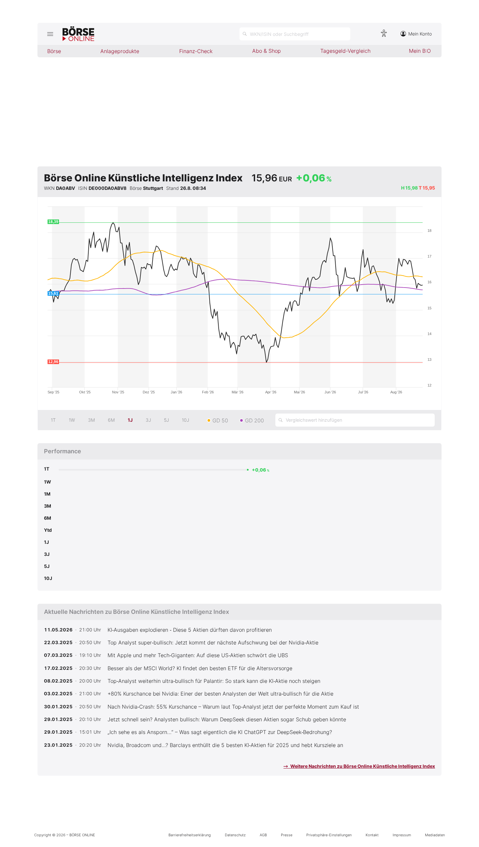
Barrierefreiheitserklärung (189, 835)
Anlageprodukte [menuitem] (119, 51)
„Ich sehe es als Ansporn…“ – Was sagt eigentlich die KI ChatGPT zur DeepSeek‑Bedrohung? (220, 732)
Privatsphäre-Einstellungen (329, 835)
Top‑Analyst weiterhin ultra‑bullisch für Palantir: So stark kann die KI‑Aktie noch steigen (214, 681)
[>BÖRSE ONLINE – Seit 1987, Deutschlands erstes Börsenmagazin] (78, 34)
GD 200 (254, 420)
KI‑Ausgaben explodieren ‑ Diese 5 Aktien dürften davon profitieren (190, 630)
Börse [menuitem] (54, 51)
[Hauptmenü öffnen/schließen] (50, 34)
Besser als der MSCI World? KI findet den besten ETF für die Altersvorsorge (200, 668)
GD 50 (220, 420)
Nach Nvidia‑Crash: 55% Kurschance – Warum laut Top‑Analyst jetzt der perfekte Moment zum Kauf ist (233, 706)
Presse (286, 835)
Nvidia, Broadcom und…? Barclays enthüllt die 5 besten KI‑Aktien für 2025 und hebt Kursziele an (225, 745)
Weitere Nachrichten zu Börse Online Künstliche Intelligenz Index (362, 766)
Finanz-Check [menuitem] (195, 51)
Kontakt (372, 835)
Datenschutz (235, 835)
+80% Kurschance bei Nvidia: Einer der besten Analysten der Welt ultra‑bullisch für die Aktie (220, 693)
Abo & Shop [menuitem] (266, 51)
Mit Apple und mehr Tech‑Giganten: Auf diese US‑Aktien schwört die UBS (198, 655)
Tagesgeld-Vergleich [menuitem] (345, 51)
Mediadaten (435, 835)
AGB (263, 835)
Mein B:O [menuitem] (420, 51)
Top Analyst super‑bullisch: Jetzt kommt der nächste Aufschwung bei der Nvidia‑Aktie (213, 642)
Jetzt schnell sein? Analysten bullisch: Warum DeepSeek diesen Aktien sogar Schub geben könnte (227, 719)
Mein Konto (420, 33)
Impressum (402, 835)
